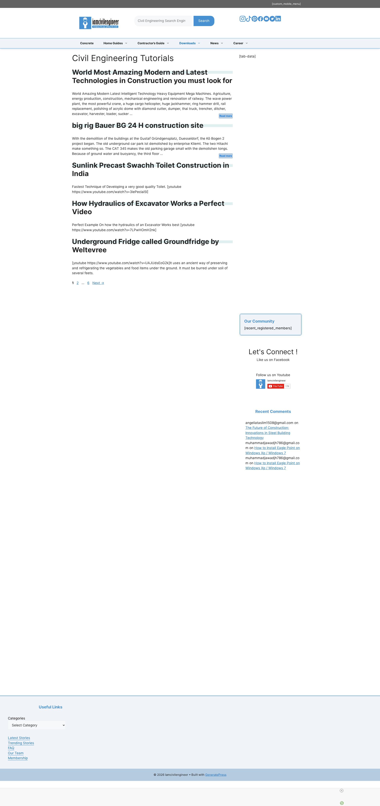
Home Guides (113, 43)
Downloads (187, 43)
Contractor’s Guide (151, 43)
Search (203, 21)
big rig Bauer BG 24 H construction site (137, 125)
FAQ (11, 748)
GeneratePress (215, 775)
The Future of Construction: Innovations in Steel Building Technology (267, 433)
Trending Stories (21, 743)
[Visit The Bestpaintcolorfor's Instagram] (243, 21)
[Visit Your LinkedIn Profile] (278, 22)
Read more (225, 115)
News (214, 43)
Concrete (87, 43)
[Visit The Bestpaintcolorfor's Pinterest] (254, 21)
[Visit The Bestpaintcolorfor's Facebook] (260, 21)
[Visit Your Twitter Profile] (272, 21)
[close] (341, 790)
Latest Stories (19, 738)
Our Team (16, 753)
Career (238, 43)
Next (98, 283)
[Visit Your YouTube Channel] (266, 21)
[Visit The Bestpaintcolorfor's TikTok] (249, 21)
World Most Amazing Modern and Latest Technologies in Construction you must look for (152, 76)
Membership (18, 758)
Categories (16, 718)
